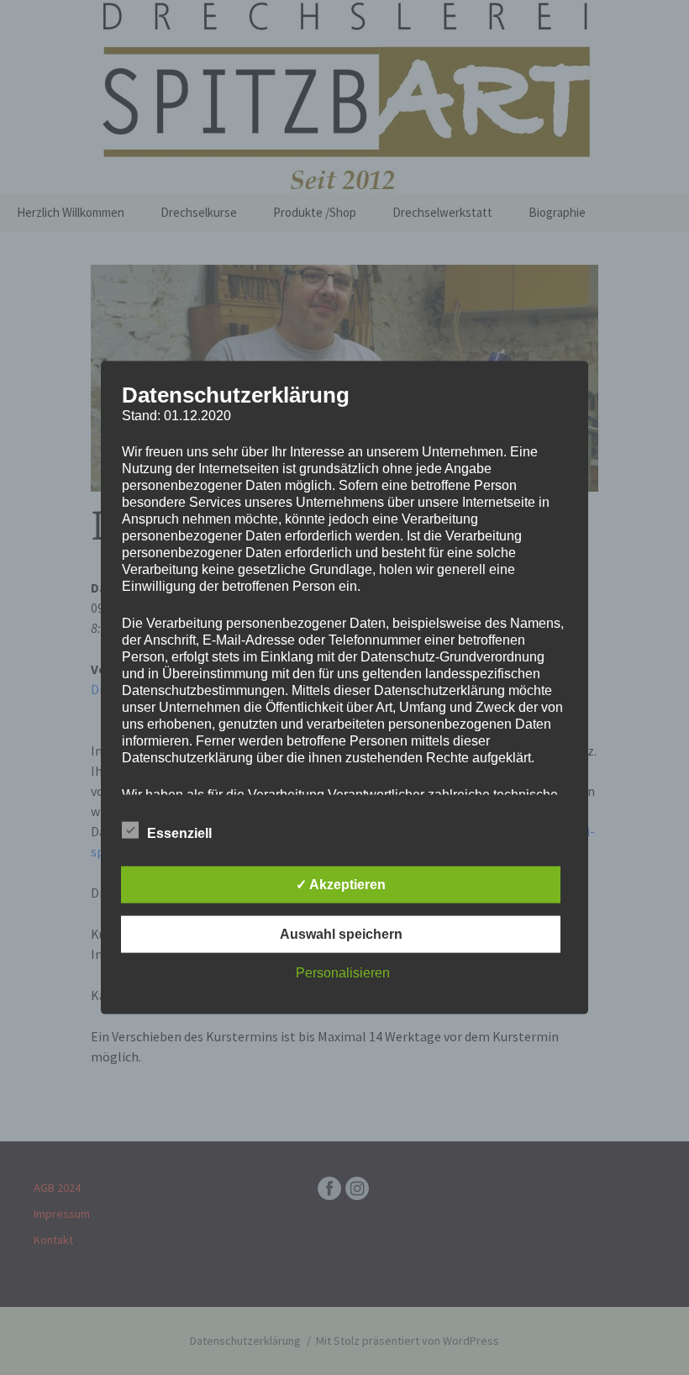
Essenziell (179, 832)
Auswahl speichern (341, 933)
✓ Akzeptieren (341, 884)
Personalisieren (343, 972)
